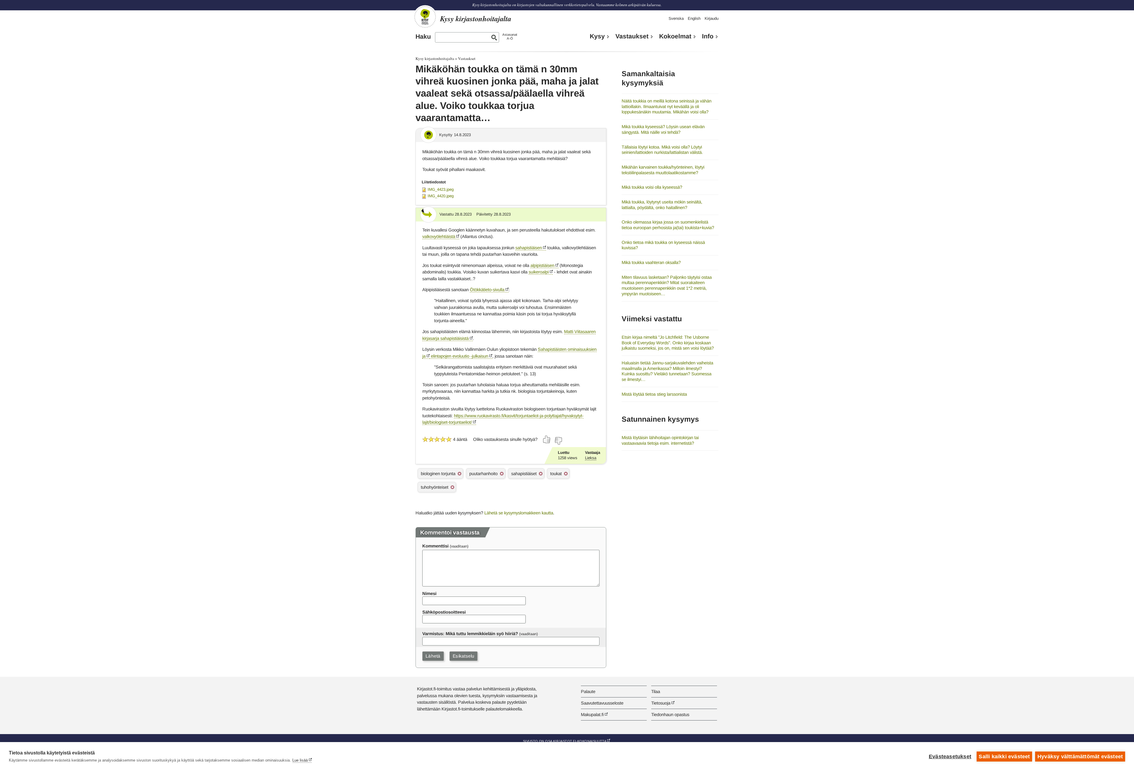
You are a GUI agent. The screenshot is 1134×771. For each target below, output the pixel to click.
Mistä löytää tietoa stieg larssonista (654, 394)
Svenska (676, 18)
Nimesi (429, 593)
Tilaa (655, 691)
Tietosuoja (660, 702)
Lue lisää (300, 760)
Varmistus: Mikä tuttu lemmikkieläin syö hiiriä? (470, 633)
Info (707, 36)
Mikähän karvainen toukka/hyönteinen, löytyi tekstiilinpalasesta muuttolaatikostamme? (663, 169)
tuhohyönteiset (434, 487)
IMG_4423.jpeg (441, 189)
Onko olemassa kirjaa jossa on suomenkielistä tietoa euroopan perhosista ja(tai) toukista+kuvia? (668, 224)
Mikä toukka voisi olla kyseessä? (652, 187)
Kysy (597, 36)
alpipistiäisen (542, 265)
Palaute (588, 691)
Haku (423, 36)
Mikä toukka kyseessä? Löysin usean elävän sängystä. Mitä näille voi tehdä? (663, 129)
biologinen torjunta (438, 473)
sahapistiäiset (524, 473)
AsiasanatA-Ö (509, 36)
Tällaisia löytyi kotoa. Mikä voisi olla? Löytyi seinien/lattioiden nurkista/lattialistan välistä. (662, 149)
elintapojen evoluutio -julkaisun (459, 355)
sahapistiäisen (528, 247)
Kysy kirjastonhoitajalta (435, 58)
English (694, 18)
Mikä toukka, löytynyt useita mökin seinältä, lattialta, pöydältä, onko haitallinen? (662, 204)
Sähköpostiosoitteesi (444, 611)
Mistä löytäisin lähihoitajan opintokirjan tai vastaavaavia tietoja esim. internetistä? (660, 440)
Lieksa (590, 458)
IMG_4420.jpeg (441, 196)
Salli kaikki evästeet (1004, 756)
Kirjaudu (711, 18)
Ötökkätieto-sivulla (487, 289)
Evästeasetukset (950, 756)
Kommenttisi (435, 545)
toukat (556, 473)
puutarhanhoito (483, 473)
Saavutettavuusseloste (602, 702)
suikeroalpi (539, 271)
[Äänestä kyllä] (547, 439)
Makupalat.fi (592, 714)
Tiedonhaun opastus (670, 714)
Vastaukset (632, 36)
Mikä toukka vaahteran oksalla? (651, 262)
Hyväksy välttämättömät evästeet (1080, 756)
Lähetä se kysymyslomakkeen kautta (518, 512)
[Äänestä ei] (558, 441)
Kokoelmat (675, 36)
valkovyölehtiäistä (438, 236)
